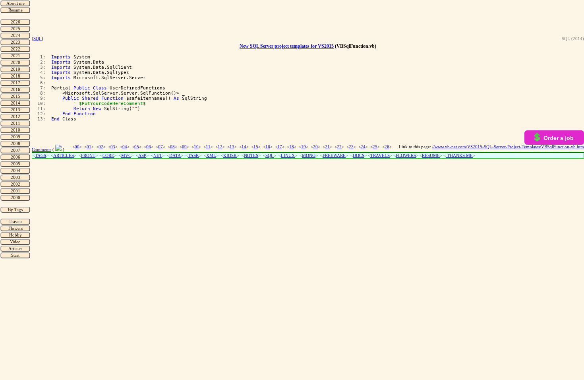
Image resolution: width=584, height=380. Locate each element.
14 (244, 147)
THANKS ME (459, 155)
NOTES (251, 155)
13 (232, 147)
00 (77, 147)
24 (363, 147)
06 (148, 147)
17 (279, 147)
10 (196, 147)
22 (339, 147)
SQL (37, 39)
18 (291, 147)
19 (303, 147)
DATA (175, 155)
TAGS (40, 155)
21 (327, 147)
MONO (308, 155)
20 (315, 147)
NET (157, 155)
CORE (108, 155)
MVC (126, 155)
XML (211, 155)
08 (172, 147)
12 (220, 147)
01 (89, 147)
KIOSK (230, 155)
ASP (142, 155)
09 (184, 147)
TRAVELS (380, 155)
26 (387, 147)
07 (160, 147)
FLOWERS (406, 155)
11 (208, 147)
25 (375, 147)
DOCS (358, 155)
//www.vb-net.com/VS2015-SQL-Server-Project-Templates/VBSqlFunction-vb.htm (508, 147)
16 (267, 147)
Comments (41, 149)
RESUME (431, 155)
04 (124, 147)
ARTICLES (63, 155)
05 (136, 147)
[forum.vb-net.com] (58, 149)
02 (101, 147)
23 (351, 147)
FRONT (88, 155)
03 (112, 147)
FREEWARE (334, 155)
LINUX (288, 155)
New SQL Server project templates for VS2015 (287, 46)
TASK (193, 155)
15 (255, 147)
